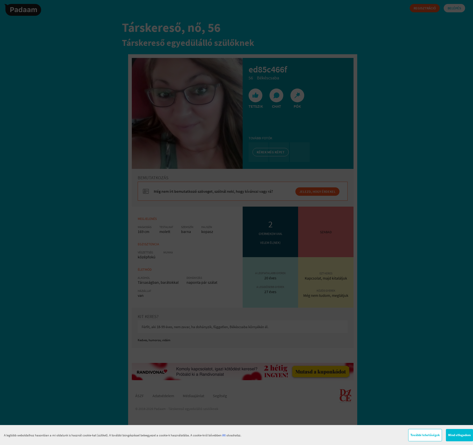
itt (224, 435)
